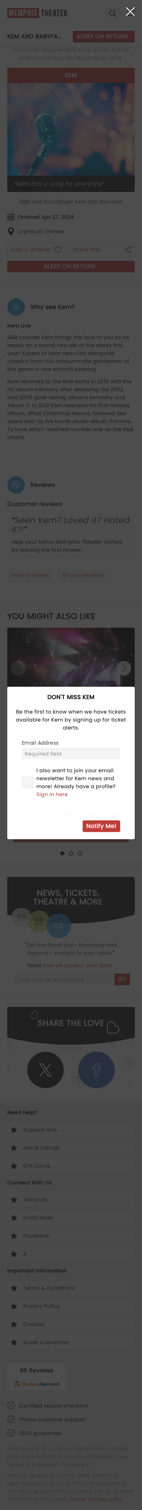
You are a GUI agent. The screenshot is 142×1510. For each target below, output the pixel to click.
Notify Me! (101, 826)
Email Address (40, 742)
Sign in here (52, 794)
